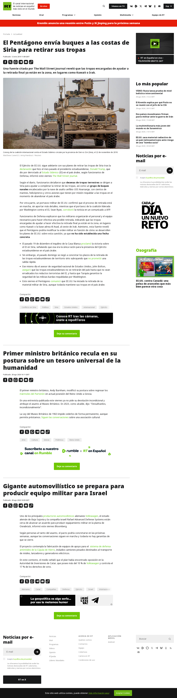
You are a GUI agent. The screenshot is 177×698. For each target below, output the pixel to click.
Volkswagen (92, 516)
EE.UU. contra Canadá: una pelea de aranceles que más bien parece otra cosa (153, 283)
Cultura (35, 439)
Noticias (16, 14)
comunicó (56, 281)
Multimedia (125, 14)
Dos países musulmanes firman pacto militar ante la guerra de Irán (154, 115)
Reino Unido (74, 439)
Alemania (26, 589)
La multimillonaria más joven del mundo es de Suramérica (153, 127)
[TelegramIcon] (145, 6)
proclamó (86, 243)
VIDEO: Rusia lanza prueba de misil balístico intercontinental (154, 92)
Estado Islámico (50, 172)
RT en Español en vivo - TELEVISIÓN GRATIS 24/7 (151, 59)
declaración (26, 169)
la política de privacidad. (155, 177)
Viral (41, 14)
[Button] (104, 6)
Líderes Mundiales (56, 660)
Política (45, 307)
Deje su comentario (67, 333)
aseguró (26, 270)
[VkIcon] (131, 6)
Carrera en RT (84, 656)
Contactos (83, 644)
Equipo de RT (158, 14)
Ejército (104, 307)
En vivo (43, 6)
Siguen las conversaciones (55, 417)
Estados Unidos (70, 307)
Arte (23, 439)
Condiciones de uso (87, 660)
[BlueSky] (150, 6)
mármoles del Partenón (32, 394)
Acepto (152, 178)
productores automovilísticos (58, 516)
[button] (155, 43)
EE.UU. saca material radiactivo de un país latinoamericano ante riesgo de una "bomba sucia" (155, 140)
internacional (89, 307)
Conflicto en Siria (29, 307)
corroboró (68, 209)
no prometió (95, 258)
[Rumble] (136, 6)
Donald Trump (97, 169)
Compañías (51, 589)
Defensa (65, 589)
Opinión (97, 14)
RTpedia (52, 656)
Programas (67, 14)
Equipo (81, 648)
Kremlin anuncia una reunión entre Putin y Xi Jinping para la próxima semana (88, 23)
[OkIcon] (155, 6)
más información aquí (98, 693)
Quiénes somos (85, 640)
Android (111, 642)
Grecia (46, 439)
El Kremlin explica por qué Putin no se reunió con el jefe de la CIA (154, 104)
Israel (90, 589)
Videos (52, 648)
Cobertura (83, 652)
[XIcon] (141, 6)
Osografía (146, 250)
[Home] (7, 6)
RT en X (22, 679)
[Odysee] (147, 648)
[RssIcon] (171, 648)
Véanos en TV (118, 6)
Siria (56, 307)
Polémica (59, 439)
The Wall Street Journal (64, 176)
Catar (38, 589)
